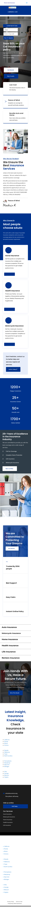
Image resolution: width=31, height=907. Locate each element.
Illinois (6, 743)
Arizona (6, 745)
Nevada (6, 750)
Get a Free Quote (14, 693)
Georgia (6, 773)
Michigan (6, 766)
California (6, 739)
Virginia (6, 777)
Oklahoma (7, 752)
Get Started (10, 70)
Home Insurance (7, 819)
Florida (6, 741)
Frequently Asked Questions (15, 903)
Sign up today (9, 468)
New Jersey (7, 763)
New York (6, 764)
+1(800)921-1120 (12, 12)
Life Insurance (7, 825)
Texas (5, 754)
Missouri (6, 775)
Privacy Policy (10, 901)
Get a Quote (9, 274)
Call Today (15, 806)
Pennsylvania (7, 761)
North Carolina (8, 756)
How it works (10, 76)
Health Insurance (12, 291)
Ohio (5, 771)
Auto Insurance (7, 814)
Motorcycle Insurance (14, 326)
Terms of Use (19, 901)
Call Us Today (12, 369)
